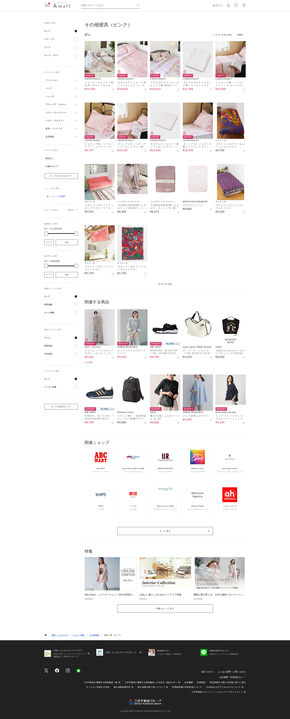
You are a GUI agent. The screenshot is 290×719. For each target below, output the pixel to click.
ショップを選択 (58, 196)
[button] (61, 31)
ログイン (218, 5)
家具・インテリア (60, 635)
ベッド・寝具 (78, 635)
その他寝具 (94, 635)
